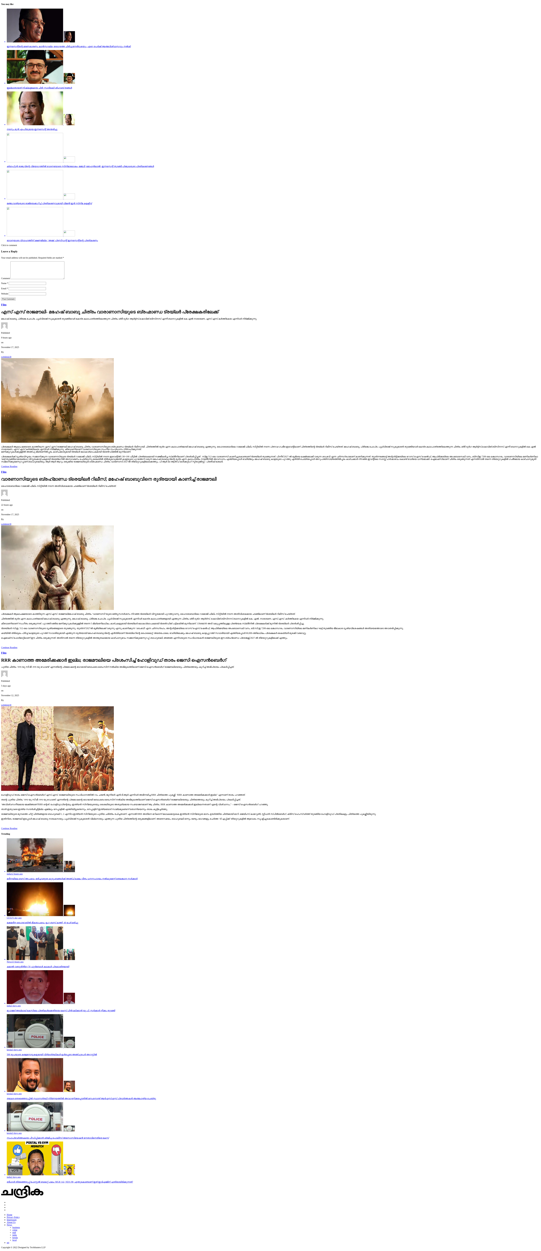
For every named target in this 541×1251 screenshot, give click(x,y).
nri (8, 1242)
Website (4, 293)
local (14, 1240)
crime (14, 1230)
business (16, 1227)
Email (4, 288)
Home (9, 1215)
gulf (14, 1232)
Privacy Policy (13, 1217)
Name (4, 283)
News (9, 1225)
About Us (11, 1222)
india (14, 1235)
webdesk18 (6, 357)
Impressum (11, 1220)
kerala (15, 1237)
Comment (5, 278)
